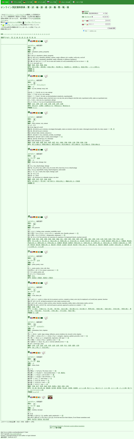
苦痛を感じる (88, 243)
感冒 (93, 239)
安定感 (87, 241)
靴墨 (41, 386)
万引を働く (63, 311)
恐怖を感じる (51, 243)
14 (26, 34)
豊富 (45, 65)
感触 (57, 239)
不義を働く (38, 311)
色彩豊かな (59, 67)
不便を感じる (92, 245)
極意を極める (56, 144)
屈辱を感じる (97, 243)
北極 (85, 142)
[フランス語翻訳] (32, 40)
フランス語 (17, 2)
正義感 (64, 245)
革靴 (33, 386)
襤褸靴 (75, 388)
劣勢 (77, 345)
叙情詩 (34, 278)
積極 (69, 142)
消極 (65, 142)
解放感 (108, 241)
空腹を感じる (78, 243)
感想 (77, 239)
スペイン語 (41, 2)
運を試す (35, 106)
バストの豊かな (94, 67)
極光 (45, 142)
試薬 (53, 104)
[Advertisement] (54, 22)
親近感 (38, 245)
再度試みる (58, 106)
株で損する (51, 181)
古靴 (67, 386)
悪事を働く (91, 309)
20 (38, 34)
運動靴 (48, 388)
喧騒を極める (46, 144)
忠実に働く (55, 311)
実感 (105, 239)
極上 (57, 142)
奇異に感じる (116, 241)
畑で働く (57, 309)
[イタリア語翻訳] (39, 40)
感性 (69, 239)
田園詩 (40, 278)
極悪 (49, 142)
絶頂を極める (66, 144)
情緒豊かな (68, 67)
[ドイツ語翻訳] (34, 40)
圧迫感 (82, 241)
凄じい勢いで (36, 347)
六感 (121, 239)
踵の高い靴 (41, 388)
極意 (53, 142)
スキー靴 (107, 388)
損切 (37, 179)
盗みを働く (65, 309)
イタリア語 (79, 2)
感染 (73, 239)
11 (19, 34)
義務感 (70, 243)
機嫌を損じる (70, 181)
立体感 (111, 245)
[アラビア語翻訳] (42, 40)
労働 (37, 307)
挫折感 (32, 245)
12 (21, 34)
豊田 (33, 65)
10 (17, 34)
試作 (41, 104)
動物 (38, 406)
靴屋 (59, 386)
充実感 (59, 245)
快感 (33, 239)
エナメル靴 (82, 388)
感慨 (45, 239)
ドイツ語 (29, 2)
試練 (61, 104)
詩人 (33, 276)
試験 (37, 104)
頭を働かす (83, 309)
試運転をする (49, 106)
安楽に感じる (95, 241)
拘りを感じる (36, 241)
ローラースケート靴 (36, 390)
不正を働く (46, 311)
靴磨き (63, 373)
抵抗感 (75, 245)
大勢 (37, 345)
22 (42, 34)
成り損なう (35, 181)
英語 (6, 2)
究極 (33, 142)
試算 (45, 104)
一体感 (103, 241)
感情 (65, 239)
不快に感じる (82, 245)
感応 (89, 239)
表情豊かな (76, 67)
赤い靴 (34, 388)
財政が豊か (51, 67)
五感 (101, 239)
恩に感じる (45, 241)
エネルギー (40, 326)
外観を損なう (60, 181)
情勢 (61, 345)
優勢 (73, 345)
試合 (33, 104)
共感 (97, 239)
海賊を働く (100, 309)
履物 (38, 361)
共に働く (50, 309)
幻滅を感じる (123, 243)
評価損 (78, 181)
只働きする (42, 309)
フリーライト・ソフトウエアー (15, 14)
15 (28, 34)
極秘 (61, 142)
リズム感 (40, 246)
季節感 (129, 241)
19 (36, 34)
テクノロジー (41, 84)
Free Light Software (15, 434)
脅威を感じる (32, 243)
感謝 (53, 239)
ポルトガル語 (65, 2)
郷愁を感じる (42, 243)
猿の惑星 (46, 419)
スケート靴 (114, 388)
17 (32, 34)
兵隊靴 (70, 388)
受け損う (43, 181)
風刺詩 (45, 278)
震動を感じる (45, 245)
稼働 (33, 307)
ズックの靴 (123, 388)
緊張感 (65, 243)
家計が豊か (35, 67)
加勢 (41, 345)
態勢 (69, 345)
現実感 (115, 243)
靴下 (37, 386)
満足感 (100, 245)
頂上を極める (85, 144)
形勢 (49, 345)
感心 (61, 239)
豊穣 (41, 65)
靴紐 (45, 386)
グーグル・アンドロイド (12, 25)
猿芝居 (34, 419)
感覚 (41, 239)
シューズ (36, 392)
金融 (38, 158)
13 (23, 34)
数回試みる (66, 106)
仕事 (38, 291)
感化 (37, 239)
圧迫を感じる (74, 241)
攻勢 (53, 345)
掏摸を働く (125, 309)
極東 (41, 142)
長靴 (63, 386)
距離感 (59, 243)
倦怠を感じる (107, 243)
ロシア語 (53, 2)
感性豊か (43, 67)
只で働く (35, 309)
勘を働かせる (74, 309)
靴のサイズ (99, 388)
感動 (85, 239)
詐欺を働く (116, 309)
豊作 (37, 65)
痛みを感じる (54, 241)
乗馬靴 (59, 388)
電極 (77, 142)
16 (30, 34)
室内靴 (54, 388)
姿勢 (57, 345)
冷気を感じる (119, 245)
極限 (37, 142)
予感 (113, 239)
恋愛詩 (51, 278)
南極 (81, 142)
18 (34, 34)
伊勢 (33, 345)
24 (46, 34)
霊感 (117, 239)
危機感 (124, 241)
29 (49, 34)
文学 (38, 260)
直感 (109, 239)
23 (44, 34)
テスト (35, 107)
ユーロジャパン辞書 (13, 22)
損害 (33, 179)
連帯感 (126, 245)
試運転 (41, 106)
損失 (41, 179)
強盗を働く (108, 309)
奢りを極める (36, 144)
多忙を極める (76, 144)
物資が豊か (84, 67)
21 (40, 34)
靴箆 (49, 386)
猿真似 (40, 419)
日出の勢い (45, 347)
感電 (81, 239)
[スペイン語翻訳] (37, 40)
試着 (49, 104)
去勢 (45, 345)
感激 (49, 239)
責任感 (70, 245)
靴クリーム (91, 388)
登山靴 (64, 388)
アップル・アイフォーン (32, 22)
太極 (73, 142)
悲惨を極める (95, 144)
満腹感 (106, 245)
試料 (57, 104)
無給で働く (72, 311)
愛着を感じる (64, 241)
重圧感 (53, 245)
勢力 (65, 345)
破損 (49, 179)
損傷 (45, 179)
